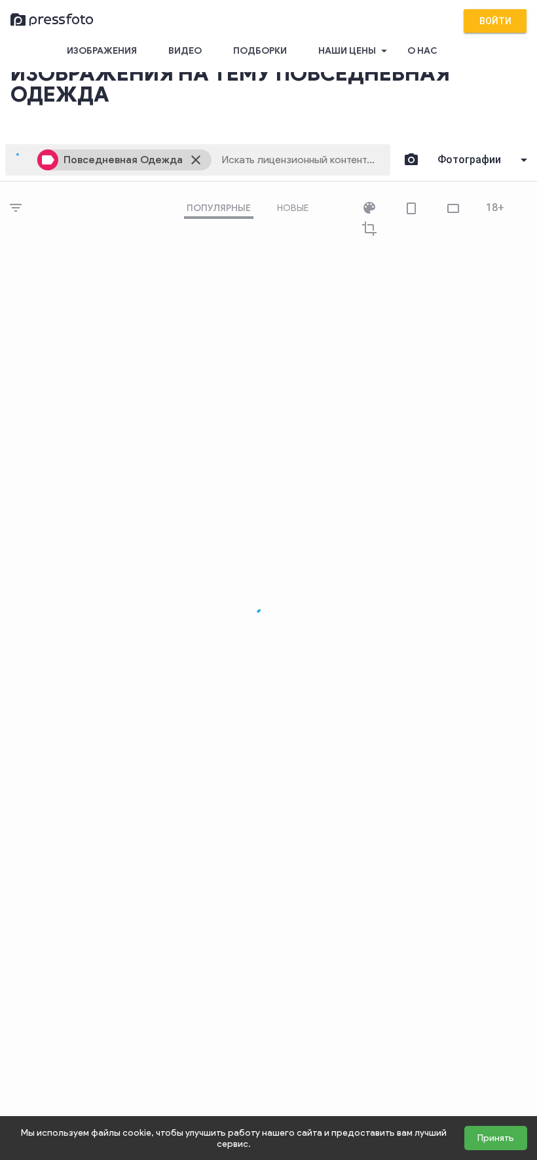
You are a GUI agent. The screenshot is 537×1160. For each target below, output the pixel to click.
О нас (422, 50)
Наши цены (354, 51)
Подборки (260, 50)
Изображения (102, 50)
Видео (185, 50)
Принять (495, 1138)
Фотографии (469, 159)
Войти (495, 21)
